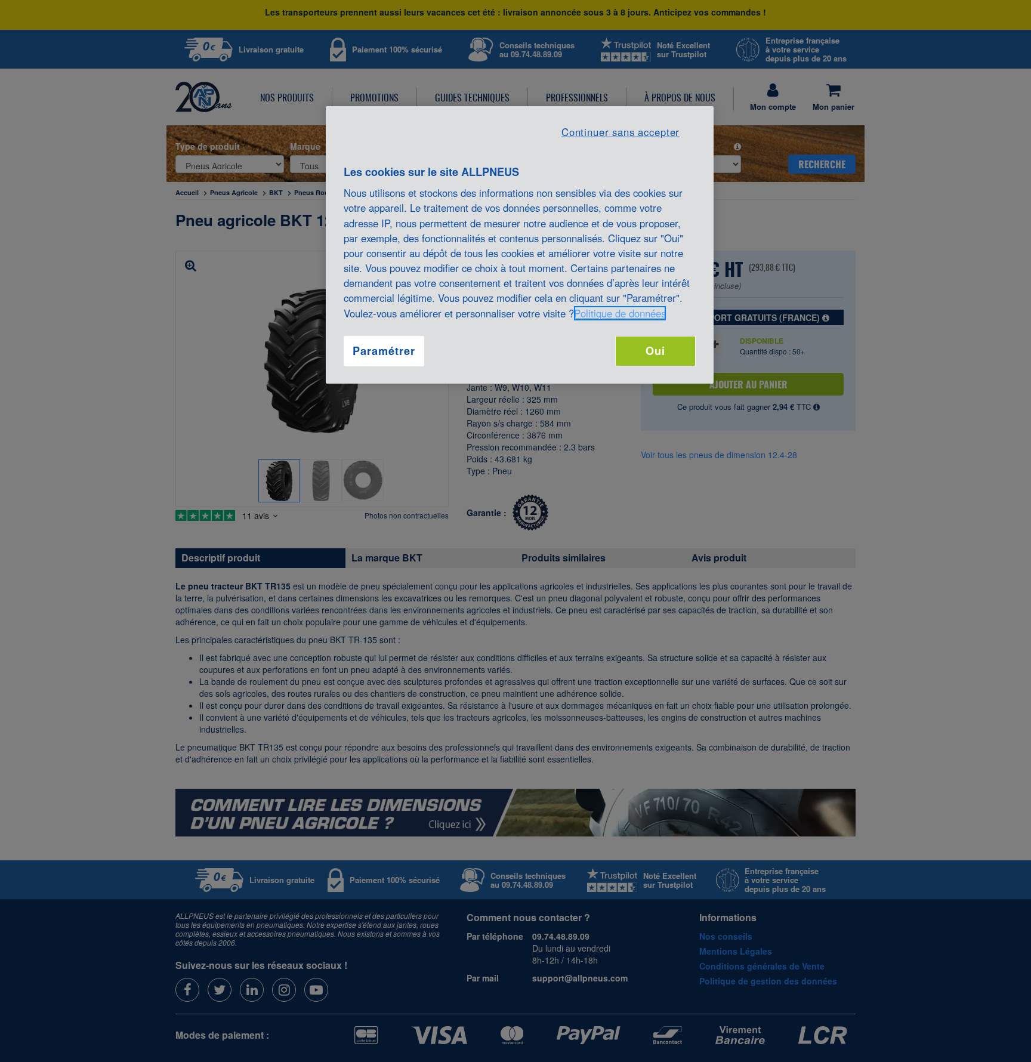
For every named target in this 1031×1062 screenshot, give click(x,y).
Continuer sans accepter (620, 132)
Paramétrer (384, 351)
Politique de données (620, 313)
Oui (655, 351)
